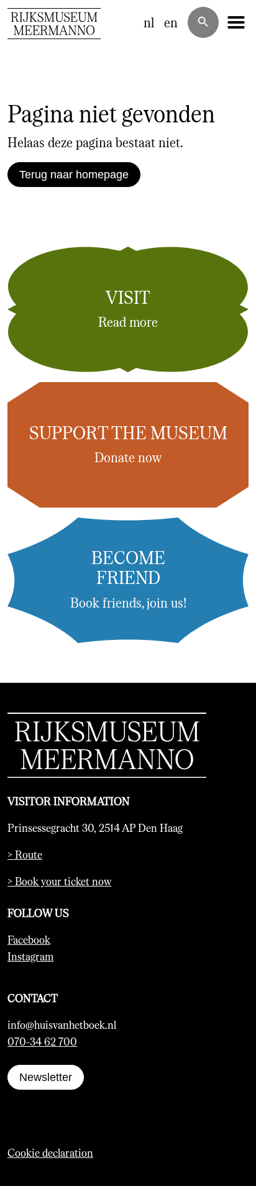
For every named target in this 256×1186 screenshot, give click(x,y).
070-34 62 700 (42, 1041)
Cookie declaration (50, 1152)
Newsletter (45, 1077)
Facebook (28, 939)
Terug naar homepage (74, 174)
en (171, 22)
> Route (24, 854)
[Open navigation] (236, 22)
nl (149, 22)
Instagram (30, 956)
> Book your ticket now (59, 881)
